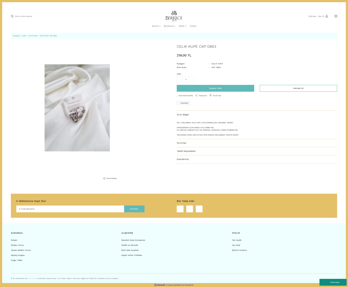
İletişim (14, 240)
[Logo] (174, 16)
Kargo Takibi (16, 260)
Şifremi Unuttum (239, 250)
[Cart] (335, 16)
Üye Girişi (236, 245)
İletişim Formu (17, 245)
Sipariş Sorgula (17, 255)
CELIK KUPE (217, 64)
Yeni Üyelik (236, 240)
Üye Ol (321, 16)
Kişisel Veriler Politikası (131, 255)
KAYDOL (134, 209)
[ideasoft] (159, 285)
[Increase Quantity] (192, 79)
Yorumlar (182, 143)
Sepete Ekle (215, 88)
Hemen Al (298, 88)
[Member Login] (326, 16)
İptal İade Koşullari (130, 250)
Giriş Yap (312, 16)
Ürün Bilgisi (183, 114)
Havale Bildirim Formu (21, 250)
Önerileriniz (183, 159)
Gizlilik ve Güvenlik (129, 245)
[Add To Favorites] (185, 95)
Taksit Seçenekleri (186, 151)
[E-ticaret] (174, 285)
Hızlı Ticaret (33, 278)
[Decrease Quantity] (179, 79)
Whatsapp (335, 282)
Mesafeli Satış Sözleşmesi (133, 240)
